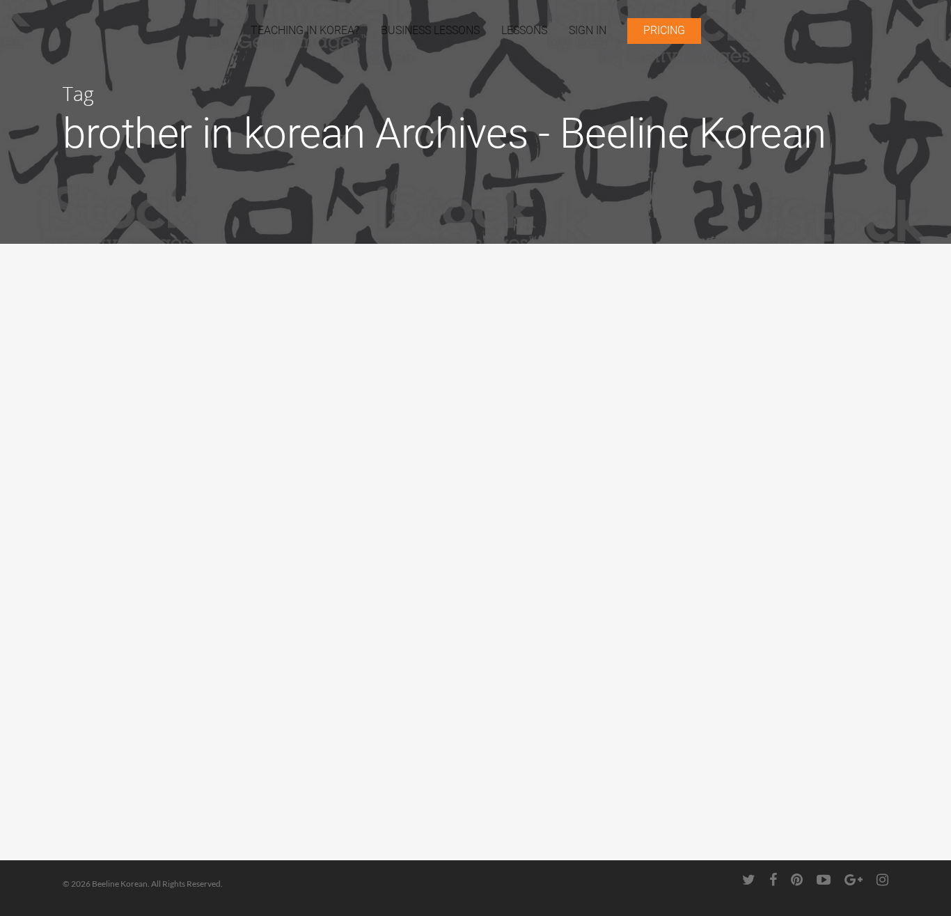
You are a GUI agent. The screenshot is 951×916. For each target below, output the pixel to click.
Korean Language (118, 440)
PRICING (664, 30)
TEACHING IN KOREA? (305, 30)
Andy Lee (106, 456)
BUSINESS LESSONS (430, 30)
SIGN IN (587, 30)
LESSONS (524, 30)
